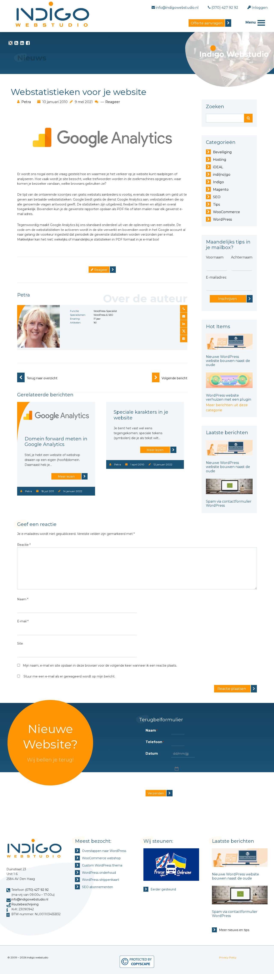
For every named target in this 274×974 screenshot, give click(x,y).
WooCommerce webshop (101, 858)
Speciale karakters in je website (141, 415)
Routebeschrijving (25, 904)
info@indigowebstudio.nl (29, 899)
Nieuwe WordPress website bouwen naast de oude (228, 361)
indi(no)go (221, 175)
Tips (216, 204)
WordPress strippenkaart (100, 880)
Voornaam (214, 257)
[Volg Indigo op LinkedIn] (22, 44)
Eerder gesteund (163, 889)
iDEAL (218, 167)
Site (20, 643)
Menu (251, 22)
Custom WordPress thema (102, 865)
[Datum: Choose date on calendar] (176, 768)
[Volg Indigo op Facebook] (28, 44)
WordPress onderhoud (99, 873)
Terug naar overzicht (42, 378)
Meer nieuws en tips (234, 930)
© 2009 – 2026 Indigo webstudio (27, 957)
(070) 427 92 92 (37, 890)
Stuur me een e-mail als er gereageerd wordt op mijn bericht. (69, 676)
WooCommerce (226, 212)
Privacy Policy (228, 957)
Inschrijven (227, 299)
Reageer (112, 102)
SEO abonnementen (97, 887)
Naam (22, 599)
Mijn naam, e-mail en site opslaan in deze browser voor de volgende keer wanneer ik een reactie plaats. (100, 665)
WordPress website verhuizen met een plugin (228, 397)
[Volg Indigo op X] (10, 44)
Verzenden (156, 793)
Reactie (24, 545)
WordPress (222, 219)
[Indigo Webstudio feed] (16, 44)
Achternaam (241, 257)
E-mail (22, 621)
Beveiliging (222, 152)
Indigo (218, 182)
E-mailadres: (216, 277)
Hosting (219, 160)
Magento (221, 189)
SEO (216, 197)
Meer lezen (66, 476)
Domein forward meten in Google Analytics (56, 441)
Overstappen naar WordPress (104, 851)
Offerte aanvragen (207, 23)
